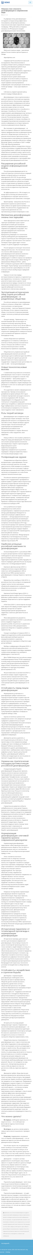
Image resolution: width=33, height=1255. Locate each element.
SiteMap (8, 1252)
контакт (2, 1252)
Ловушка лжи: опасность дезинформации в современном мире (14, 10)
